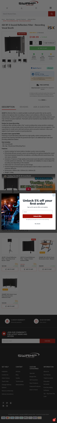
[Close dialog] (54, 195)
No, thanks (37, 223)
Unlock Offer (37, 216)
